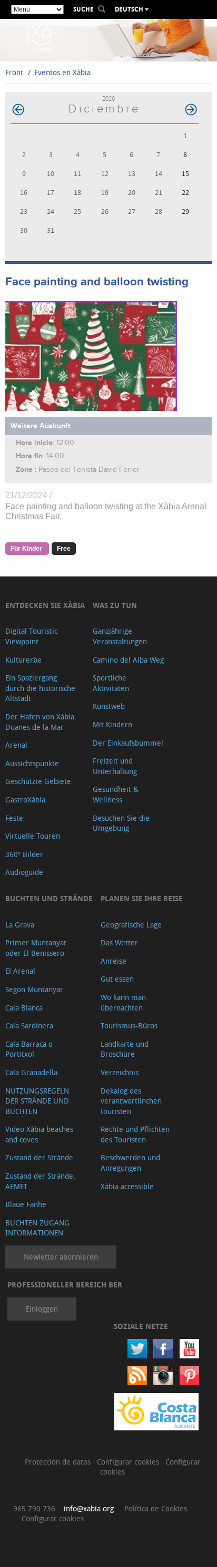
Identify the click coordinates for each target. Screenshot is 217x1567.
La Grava (19, 925)
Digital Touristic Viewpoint (31, 636)
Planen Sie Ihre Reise (142, 898)
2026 (108, 98)
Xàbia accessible (127, 1186)
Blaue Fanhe (25, 1204)
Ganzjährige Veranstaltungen (120, 636)
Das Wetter (119, 942)
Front (14, 72)
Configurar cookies (129, 1462)
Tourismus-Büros (129, 1025)
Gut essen (117, 979)
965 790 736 (34, 1508)
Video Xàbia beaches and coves (39, 1134)
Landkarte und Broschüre (125, 1049)
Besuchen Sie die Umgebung (121, 823)
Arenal (16, 745)
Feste (14, 818)
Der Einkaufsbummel (128, 743)
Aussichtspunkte (32, 763)
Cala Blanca (24, 1008)
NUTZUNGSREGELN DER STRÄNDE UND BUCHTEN (37, 1101)
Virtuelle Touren (32, 836)
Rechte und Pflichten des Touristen (135, 1134)
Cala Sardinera (29, 1025)
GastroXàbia (25, 800)
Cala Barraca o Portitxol (29, 1049)
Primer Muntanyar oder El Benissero (36, 947)
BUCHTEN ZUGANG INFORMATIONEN (37, 1228)
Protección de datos (59, 1462)
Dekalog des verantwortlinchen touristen (131, 1101)
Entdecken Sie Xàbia (45, 605)
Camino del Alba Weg (128, 660)
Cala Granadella (31, 1072)
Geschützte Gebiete (38, 781)
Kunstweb (109, 706)
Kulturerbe (23, 660)
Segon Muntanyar (34, 989)
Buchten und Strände (49, 898)
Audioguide (24, 872)
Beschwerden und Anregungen (130, 1162)
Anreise (113, 961)
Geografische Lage (131, 925)
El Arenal (20, 971)
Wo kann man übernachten (123, 1002)
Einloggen (42, 1309)
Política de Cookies (155, 1508)
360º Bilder (24, 854)
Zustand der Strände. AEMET (40, 1181)
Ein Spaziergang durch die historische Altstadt (40, 688)
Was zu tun (115, 605)
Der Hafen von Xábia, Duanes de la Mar (40, 722)
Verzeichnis (120, 1072)
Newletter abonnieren (61, 1257)
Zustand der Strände (39, 1157)
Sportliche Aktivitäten (111, 683)
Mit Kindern (112, 724)
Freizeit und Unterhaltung (115, 766)
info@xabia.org (89, 1508)
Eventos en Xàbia (62, 72)
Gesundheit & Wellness (116, 794)
